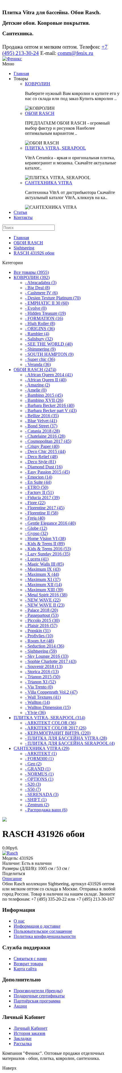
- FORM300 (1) (39, 758)
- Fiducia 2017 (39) (42, 497)
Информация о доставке (37, 926)
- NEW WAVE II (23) (44, 605)
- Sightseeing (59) (41, 651)
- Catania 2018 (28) (42, 431)
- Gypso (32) (36, 533)
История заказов (29, 1033)
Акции (20, 1006)
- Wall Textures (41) (43, 697)
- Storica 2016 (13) (42, 671)
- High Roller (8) (40, 323)
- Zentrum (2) (37, 804)
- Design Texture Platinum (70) (53, 297)
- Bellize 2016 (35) (42, 415)
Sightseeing (24, 247)
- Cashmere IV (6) (41, 292)
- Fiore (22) (35, 502)
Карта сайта (25, 968)
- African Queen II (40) (45, 379)
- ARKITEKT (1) (41, 753)
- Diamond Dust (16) (43, 466)
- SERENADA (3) (41, 794)
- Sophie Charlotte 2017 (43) (50, 661)
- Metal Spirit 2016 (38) (46, 594)
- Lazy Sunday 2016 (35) (47, 553)
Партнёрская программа (37, 1000)
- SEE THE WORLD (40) (49, 344)
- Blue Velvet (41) (41, 420)
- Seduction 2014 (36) (44, 646)
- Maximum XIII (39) (44, 589)
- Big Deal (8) (37, 287)
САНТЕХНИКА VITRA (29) (41, 748)
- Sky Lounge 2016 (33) (46, 656)
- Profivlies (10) (39, 635)
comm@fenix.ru (75, 53)
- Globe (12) (36, 528)
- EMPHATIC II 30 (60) (47, 303)
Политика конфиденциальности (45, 936)
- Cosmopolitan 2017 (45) (48, 441)
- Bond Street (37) (41, 425)
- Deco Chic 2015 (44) (45, 451)
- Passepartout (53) (41, 615)
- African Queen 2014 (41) (49, 374)
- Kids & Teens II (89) (45, 543)
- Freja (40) (35, 518)
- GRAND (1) (38, 768)
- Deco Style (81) (40, 461)
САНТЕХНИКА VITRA (48, 182)
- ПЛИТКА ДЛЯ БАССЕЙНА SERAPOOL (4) (70, 743)
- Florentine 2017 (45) (44, 507)
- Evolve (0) (36, 308)
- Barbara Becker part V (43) (51, 410)
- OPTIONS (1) (39, 779)
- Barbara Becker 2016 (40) (49, 405)
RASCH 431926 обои (34, 253)
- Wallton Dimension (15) (48, 707)
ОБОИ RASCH (39, 113)
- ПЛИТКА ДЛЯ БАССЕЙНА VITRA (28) (66, 738)
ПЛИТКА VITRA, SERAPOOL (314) (49, 717)
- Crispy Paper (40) (42, 446)
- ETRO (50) (36, 487)
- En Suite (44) (38, 482)
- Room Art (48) (39, 640)
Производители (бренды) (38, 990)
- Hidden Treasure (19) (45, 313)
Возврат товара (28, 963)
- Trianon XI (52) (40, 681)
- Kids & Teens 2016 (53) (48, 548)
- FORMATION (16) (44, 318)
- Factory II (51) (39, 492)
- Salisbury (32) (39, 338)
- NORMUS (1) (39, 774)
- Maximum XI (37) (42, 579)
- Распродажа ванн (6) (46, 809)
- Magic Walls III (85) (44, 564)
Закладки (22, 1038)
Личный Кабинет (30, 1028)
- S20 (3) (33, 784)
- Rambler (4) (37, 333)
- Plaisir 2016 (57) (41, 625)
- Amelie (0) (36, 390)
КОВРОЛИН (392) (32, 277)
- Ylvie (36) (35, 712)
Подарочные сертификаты (39, 995)
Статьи (20, 212)
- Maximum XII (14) (43, 584)
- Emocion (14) (38, 477)
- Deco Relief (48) (41, 456)
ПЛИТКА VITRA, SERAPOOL (55, 148)
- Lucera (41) (37, 559)
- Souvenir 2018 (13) (43, 666)
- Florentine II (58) (41, 512)
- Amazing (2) (37, 385)
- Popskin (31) (38, 630)
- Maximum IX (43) (42, 569)
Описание (12, 878)
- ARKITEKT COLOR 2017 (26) (55, 727)
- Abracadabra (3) (40, 282)
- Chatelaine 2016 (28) (45, 436)
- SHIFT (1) (36, 799)
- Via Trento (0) (39, 687)
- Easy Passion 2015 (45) (47, 472)
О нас (19, 921)
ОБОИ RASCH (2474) (35, 369)
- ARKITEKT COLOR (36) (50, 722)
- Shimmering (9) (40, 349)
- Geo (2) (33, 763)
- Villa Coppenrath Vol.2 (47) (51, 692)
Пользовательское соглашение (43, 931)
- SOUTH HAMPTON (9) (49, 354)
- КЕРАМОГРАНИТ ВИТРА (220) (58, 733)
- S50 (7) (33, 789)
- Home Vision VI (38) (45, 538)
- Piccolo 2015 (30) (42, 620)
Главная (21, 73)
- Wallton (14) (37, 702)
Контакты (23, 217)
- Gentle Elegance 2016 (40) (50, 523)
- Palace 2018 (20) (41, 610)
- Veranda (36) (38, 364)
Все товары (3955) (31, 272)
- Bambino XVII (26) (44, 400)
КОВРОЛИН (37, 83)
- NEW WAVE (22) (42, 600)
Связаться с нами (30, 958)
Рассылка (23, 1043)
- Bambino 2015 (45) (44, 395)
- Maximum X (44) (42, 574)
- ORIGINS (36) (40, 328)
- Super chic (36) (40, 359)
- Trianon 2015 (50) (42, 676)
